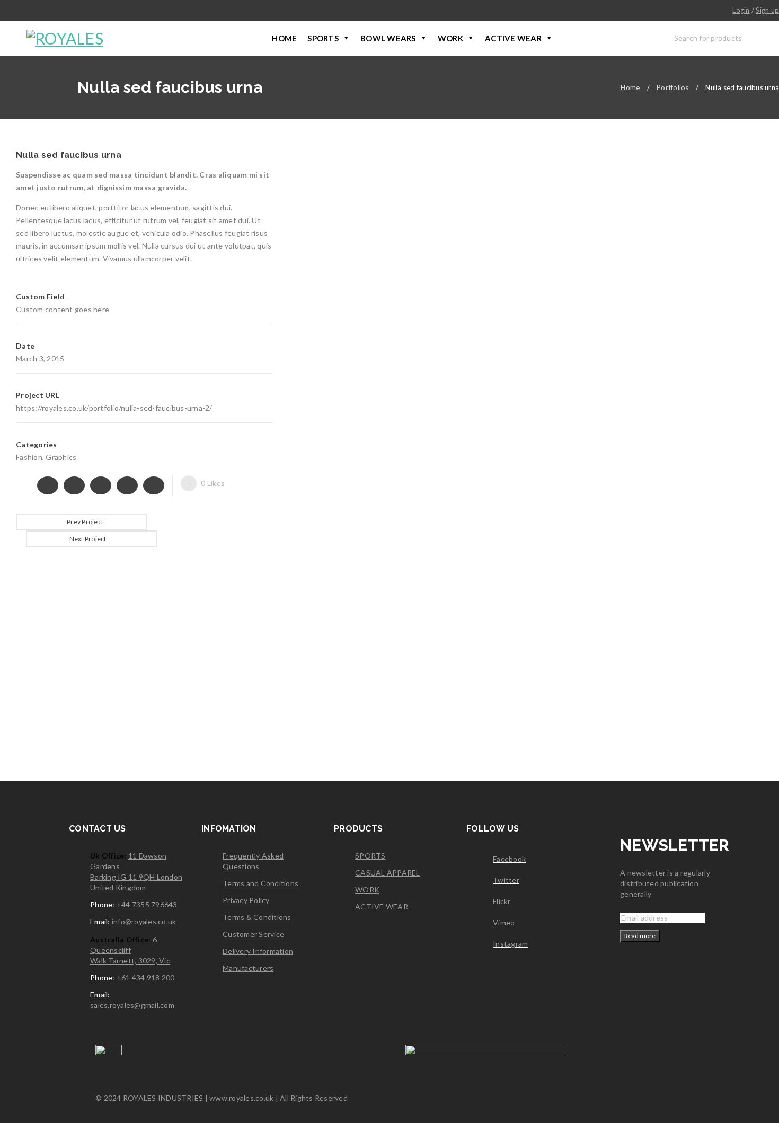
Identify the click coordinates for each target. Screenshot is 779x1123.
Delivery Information (258, 951)
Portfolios (673, 87)
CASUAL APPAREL (387, 872)
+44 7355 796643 (147, 904)
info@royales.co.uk (144, 921)
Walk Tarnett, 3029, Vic (130, 960)
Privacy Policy (246, 900)
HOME (284, 38)
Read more (640, 936)
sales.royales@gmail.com (132, 1005)
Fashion (29, 457)
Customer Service (253, 934)
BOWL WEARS (388, 38)
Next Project (88, 539)
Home (630, 87)
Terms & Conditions (257, 917)
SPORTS (323, 38)
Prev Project (85, 522)
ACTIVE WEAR (513, 38)
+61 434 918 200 (146, 977)
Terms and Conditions (260, 883)
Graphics (61, 457)
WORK (450, 38)
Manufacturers (248, 967)
